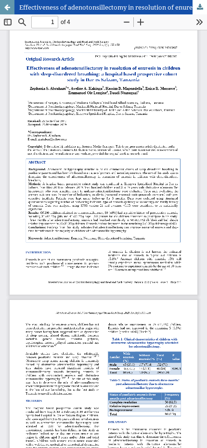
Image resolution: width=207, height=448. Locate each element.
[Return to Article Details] (7, 7)
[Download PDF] (200, 7)
